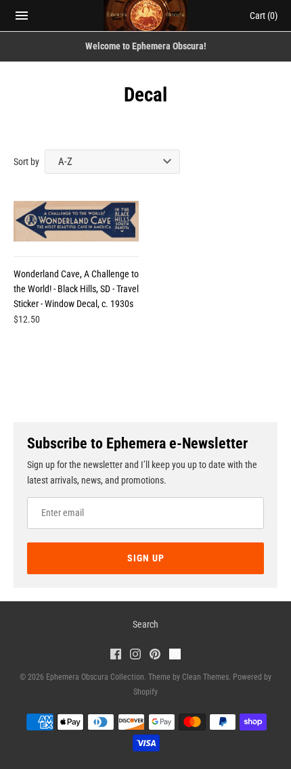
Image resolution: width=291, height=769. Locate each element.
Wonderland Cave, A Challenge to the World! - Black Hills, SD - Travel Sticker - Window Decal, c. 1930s (76, 289)
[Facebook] (115, 655)
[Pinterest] (155, 655)
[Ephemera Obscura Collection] (146, 15)
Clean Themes (205, 677)
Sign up (145, 558)
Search (145, 624)
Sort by (26, 161)
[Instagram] (135, 655)
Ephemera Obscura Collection (95, 677)
